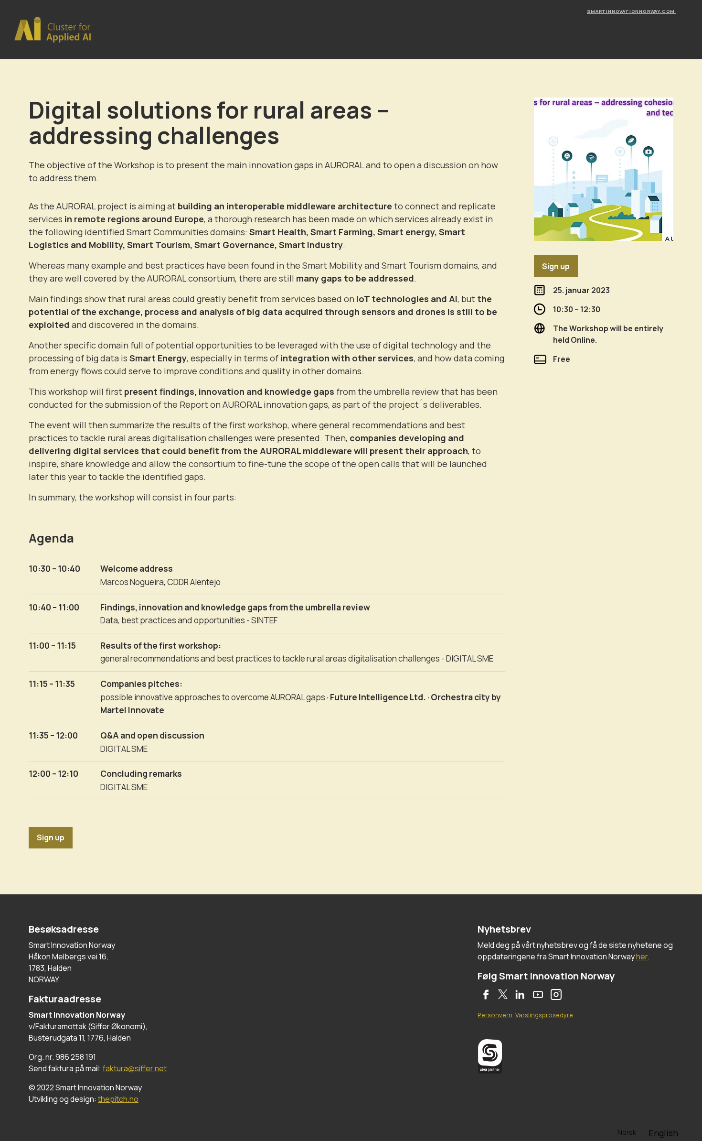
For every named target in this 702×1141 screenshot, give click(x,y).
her (642, 956)
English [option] (663, 1133)
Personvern (495, 1015)
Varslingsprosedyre (544, 1015)
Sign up (50, 837)
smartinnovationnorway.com (631, 11)
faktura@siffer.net (135, 1068)
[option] (663, 1133)
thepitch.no (118, 1099)
